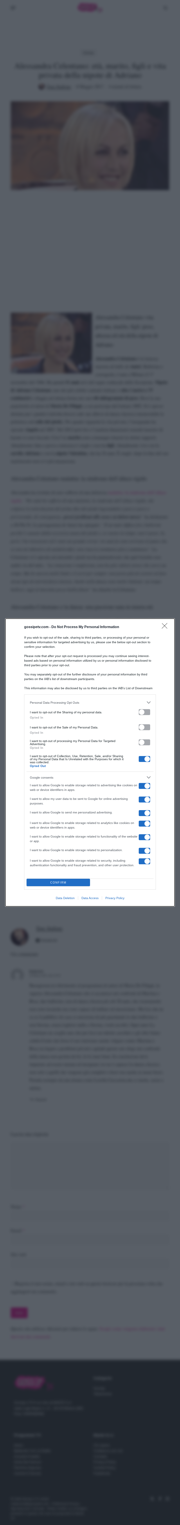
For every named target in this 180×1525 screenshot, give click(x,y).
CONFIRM (58, 882)
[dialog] (90, 762)
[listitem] (90, 702)
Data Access (90, 898)
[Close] (166, 627)
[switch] (144, 712)
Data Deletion (65, 898)
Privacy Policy (114, 898)
